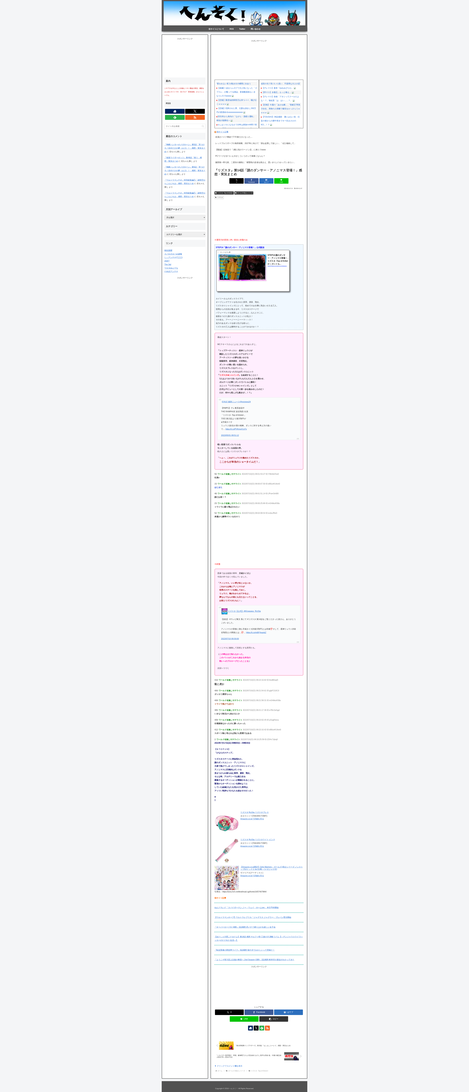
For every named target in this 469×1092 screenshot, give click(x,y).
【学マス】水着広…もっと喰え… (276, 92)
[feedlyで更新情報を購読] (261, 1028)
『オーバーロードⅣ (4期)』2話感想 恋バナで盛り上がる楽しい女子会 (245, 927)
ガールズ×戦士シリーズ (245, 193)
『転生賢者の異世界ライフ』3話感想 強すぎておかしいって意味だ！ (244, 950)
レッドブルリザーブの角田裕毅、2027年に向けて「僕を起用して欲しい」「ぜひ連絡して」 (255, 143)
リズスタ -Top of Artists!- (225, 193)
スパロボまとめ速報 (173, 254)
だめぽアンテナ (171, 271)
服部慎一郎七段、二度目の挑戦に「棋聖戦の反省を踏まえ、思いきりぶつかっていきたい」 (255, 162)
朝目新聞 (168, 250)
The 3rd (167, 264)
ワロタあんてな (171, 268)
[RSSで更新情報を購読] (267, 1028)
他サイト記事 (222, 132)
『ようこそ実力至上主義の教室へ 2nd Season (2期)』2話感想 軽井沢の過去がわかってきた (254, 960)
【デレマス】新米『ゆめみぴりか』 (277, 88)
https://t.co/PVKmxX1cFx (236, 429)
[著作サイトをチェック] (250, 1028)
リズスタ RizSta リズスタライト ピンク (257, 840)
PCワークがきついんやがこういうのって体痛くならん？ (240, 156)
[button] (273, 1019)
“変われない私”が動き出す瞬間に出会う (233, 84)
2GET (167, 261)
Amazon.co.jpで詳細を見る (252, 819)
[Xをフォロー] (256, 1028)
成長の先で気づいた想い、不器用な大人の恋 (280, 84)
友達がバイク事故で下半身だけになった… (233, 137)
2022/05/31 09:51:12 (230, 435)
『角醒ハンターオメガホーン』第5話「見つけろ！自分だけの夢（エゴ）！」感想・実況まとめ (184, 148)
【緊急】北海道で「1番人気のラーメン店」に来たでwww (240, 150)
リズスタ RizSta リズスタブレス (254, 812)
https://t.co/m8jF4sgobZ (256, 632)
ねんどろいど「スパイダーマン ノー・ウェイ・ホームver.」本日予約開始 (246, 908)
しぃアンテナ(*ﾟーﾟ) (173, 257)
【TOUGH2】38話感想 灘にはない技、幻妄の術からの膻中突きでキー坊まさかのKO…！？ (280, 121)
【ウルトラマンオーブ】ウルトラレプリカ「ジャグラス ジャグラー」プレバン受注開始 (252, 917)
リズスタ (220, 197)
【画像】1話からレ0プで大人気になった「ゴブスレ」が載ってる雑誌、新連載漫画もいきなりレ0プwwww (236, 92)
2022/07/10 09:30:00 (230, 639)
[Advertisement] (258, 60)
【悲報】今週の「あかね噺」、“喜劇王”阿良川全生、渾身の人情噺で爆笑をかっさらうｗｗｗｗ (280, 109)
